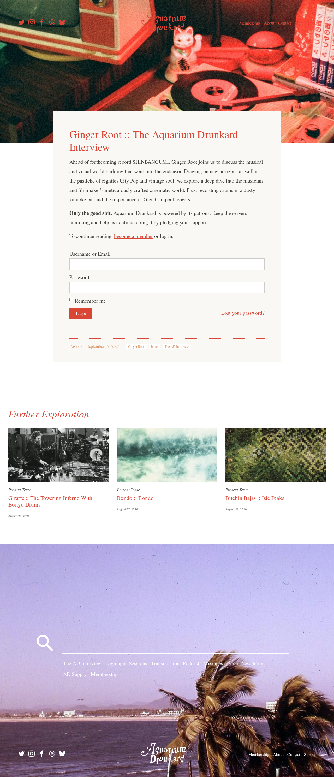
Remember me (90, 300)
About (269, 23)
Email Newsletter (245, 663)
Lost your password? (243, 312)
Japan (154, 346)
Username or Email (90, 253)
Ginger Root (136, 346)
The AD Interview (177, 346)
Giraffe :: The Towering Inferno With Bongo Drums (50, 501)
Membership (249, 23)
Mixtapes (213, 663)
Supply (301, 23)
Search (313, 22)
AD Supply (75, 674)
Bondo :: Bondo (135, 498)
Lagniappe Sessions (126, 663)
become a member (133, 235)
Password (79, 277)
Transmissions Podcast (175, 663)
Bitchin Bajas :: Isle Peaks (254, 498)
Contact (284, 23)
